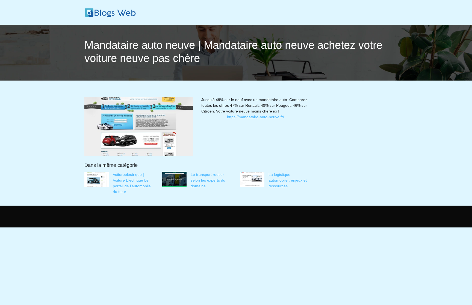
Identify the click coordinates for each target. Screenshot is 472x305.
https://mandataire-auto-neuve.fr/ (255, 117)
